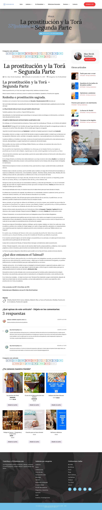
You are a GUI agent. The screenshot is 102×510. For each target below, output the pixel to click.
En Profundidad (39, 4)
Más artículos (90, 59)
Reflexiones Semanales (54, 4)
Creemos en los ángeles (88, 120)
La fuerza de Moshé (86, 110)
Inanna (22, 300)
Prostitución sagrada (21, 302)
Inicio (21, 4)
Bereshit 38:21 (16, 300)
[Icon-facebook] (69, 489)
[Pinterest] (85, 489)
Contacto (75, 4)
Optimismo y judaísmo (87, 93)
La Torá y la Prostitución (45, 300)
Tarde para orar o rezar (88, 73)
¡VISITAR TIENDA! (81, 160)
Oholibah (55, 300)
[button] (89, 4)
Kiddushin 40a (34, 300)
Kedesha (27, 300)
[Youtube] (90, 489)
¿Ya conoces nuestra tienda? (17, 369)
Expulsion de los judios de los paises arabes (89, 84)
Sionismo (65, 4)
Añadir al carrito (12, 405)
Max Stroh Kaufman (15, 330)
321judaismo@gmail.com (43, 350)
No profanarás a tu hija (9, 115)
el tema (46, 91)
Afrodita (9, 300)
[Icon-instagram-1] (74, 489)
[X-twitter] (80, 489)
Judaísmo (28, 4)
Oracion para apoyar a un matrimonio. (84, 103)
